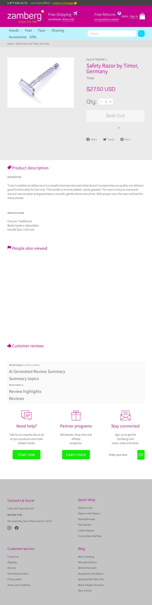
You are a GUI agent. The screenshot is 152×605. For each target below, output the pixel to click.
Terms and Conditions (18, 585)
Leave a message (63, 3)
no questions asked (106, 19)
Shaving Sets (84, 524)
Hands (14, 30)
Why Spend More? (87, 562)
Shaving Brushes (86, 519)
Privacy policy (14, 579)
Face (42, 30)
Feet (29, 30)
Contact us (13, 556)
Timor (90, 78)
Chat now (26, 454)
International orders (18, 573)
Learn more (76, 454)
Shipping (12, 562)
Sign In (134, 16)
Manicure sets (85, 507)
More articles (85, 590)
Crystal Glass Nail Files (90, 536)
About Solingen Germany (91, 585)
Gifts (33, 36)
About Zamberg (86, 556)
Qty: (91, 101)
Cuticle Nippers (86, 530)
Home (10, 43)
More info (68, 19)
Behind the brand (87, 567)
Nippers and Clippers (89, 513)
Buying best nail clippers (91, 573)
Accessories (18, 36)
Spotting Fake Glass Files (91, 579)
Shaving (58, 30)
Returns (11, 567)
